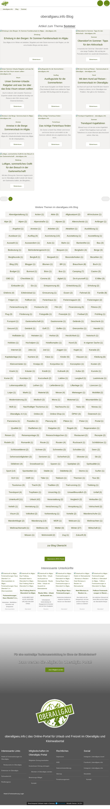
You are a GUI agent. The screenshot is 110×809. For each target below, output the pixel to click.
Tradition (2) (53, 485)
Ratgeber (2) (54, 428)
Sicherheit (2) (63, 457)
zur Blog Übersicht (56, 545)
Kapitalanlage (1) (13, 357)
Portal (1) (99, 421)
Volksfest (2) (31, 513)
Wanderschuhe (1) (92, 513)
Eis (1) (34, 286)
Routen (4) (61, 442)
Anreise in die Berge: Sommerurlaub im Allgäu (17, 127)
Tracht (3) (36, 485)
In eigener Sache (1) (93, 343)
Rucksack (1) (79, 442)
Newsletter (87, 774)
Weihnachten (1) (94, 521)
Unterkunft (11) (16, 499)
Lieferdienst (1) (56, 385)
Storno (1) (83, 471)
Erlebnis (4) (9, 293)
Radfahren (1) (34, 428)
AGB (57, 762)
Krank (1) (13, 371)
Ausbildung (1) (91, 229)
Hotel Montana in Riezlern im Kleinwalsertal (82, 592)
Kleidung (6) (99, 357)
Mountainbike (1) (93, 400)
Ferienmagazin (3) (71, 300)
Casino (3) (96, 271)
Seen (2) (96, 449)
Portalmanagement (62, 779)
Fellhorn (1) (30, 300)
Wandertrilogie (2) (16, 521)
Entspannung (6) (51, 286)
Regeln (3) (72, 428)
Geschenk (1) (97, 321)
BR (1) (63, 264)
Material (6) (43, 392)
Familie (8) (102, 293)
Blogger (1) (30, 264)
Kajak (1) (78, 350)
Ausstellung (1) (95, 236)
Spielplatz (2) (73, 464)
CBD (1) (9, 278)
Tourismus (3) (18, 485)
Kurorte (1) (96, 371)
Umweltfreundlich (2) (76, 492)
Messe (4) (60, 392)
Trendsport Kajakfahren (93, 123)
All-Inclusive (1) (94, 214)
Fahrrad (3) (85, 293)
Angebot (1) (18, 229)
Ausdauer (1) (15, 236)
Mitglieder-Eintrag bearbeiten (39, 760)
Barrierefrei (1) (83, 243)
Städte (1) (48, 471)
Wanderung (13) (38, 521)
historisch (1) (92, 335)
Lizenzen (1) (95, 385)
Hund (94, 75)
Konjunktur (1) (56, 364)
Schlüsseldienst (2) (19, 449)
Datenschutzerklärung (63, 768)
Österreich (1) (94, 414)
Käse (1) (49, 357)
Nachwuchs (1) (62, 407)
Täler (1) (44, 478)
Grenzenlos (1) (79, 328)
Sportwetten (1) (29, 471)
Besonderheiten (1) (74, 257)
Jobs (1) (32, 350)
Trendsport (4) (15, 492)
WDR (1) (58, 521)
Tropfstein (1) (35, 492)
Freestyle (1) (64, 314)
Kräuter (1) (30, 371)
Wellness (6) (42, 528)
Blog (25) (14, 264)
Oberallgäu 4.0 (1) (18, 414)
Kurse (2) (8, 378)
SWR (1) (30, 478)
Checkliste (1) (27, 278)
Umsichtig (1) (54, 492)
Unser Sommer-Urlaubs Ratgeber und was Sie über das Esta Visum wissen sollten (17, 85)
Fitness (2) (96, 307)
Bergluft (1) (35, 257)
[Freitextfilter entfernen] (100, 3)
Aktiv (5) (54, 214)
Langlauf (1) (80, 378)
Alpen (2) (22, 221)
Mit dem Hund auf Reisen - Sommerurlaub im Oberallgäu (93, 80)
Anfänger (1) (100, 221)
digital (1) (61, 278)
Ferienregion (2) (94, 300)
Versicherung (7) (53, 506)
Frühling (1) (100, 314)
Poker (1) (83, 421)
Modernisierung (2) (18, 400)
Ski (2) (98, 457)
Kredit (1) (46, 371)
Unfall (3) (97, 492)
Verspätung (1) (75, 506)
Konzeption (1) (77, 364)
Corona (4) (45, 278)
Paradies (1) (32, 421)
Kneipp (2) (38, 364)
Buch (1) (97, 264)
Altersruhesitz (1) (80, 221)
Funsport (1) (12, 321)
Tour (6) (95, 478)
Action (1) (39, 214)
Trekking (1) (92, 485)
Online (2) (38, 414)
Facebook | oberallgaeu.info (93, 762)
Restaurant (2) (81, 435)
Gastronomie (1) (58, 321)
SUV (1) (15, 478)
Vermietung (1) (31, 506)
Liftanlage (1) (76, 385)
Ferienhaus (56, 122)
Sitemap (59, 774)
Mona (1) (56, 400)
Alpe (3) (7, 221)
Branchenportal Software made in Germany (41, 803)
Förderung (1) (25, 314)
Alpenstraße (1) (41, 221)
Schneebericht (6, 776)
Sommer (94, 37)
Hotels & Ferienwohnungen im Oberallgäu (11, 758)
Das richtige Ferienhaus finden (55, 125)
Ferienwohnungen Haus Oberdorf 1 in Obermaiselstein (10, 597)
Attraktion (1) (71, 229)
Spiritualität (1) (93, 464)
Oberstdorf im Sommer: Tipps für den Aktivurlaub (93, 42)
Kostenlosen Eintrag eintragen (39, 766)
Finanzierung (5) (76, 307)
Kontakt (33, 783)
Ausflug (56, 75)
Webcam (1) (74, 521)
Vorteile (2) (71, 513)
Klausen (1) (81, 357)
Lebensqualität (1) (17, 385)
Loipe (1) (12, 392)
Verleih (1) (13, 506)
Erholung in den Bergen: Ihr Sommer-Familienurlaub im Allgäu (36, 38)
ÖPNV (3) (76, 414)
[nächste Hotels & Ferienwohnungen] (105, 199)
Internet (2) (16, 350)
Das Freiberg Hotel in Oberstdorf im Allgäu (28, 592)
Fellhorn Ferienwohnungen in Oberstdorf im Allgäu (100, 592)
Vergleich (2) (76, 499)
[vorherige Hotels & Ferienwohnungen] (4, 199)
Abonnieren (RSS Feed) (55, 559)
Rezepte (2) (100, 435)
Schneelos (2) (59, 449)
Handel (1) (98, 328)
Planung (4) (50, 421)
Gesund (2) (12, 328)
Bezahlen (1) (96, 257)
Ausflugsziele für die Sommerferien (54, 80)
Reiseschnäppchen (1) (56, 435)
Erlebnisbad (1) (28, 293)
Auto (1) (50, 243)
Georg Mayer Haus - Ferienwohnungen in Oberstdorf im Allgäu (64, 592)
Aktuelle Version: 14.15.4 (74, 803)
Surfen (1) (99, 471)
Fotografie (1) (45, 314)
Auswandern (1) (32, 243)
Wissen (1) (29, 535)
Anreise (18, 122)
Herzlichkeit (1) (72, 335)
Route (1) (44, 442)
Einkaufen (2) (17, 286)
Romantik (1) (27, 442)
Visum (18, 77)
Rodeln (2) (9, 442)
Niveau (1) (96, 407)
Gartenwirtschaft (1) (34, 321)
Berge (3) (98, 250)
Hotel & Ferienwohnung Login (13, 794)
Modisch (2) (39, 400)
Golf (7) (45, 328)
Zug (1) (65, 535)
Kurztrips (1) (25, 378)
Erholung (37, 34)
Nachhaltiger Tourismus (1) (35, 407)
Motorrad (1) (73, 400)
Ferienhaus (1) (49, 300)
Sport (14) (10, 471)
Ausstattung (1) (74, 236)
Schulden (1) (79, 449)
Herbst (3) (53, 335)
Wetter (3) (59, 528)
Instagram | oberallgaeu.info (93, 768)
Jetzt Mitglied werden (55, 670)
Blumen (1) (48, 264)
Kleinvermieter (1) (18, 364)
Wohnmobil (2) (48, 535)
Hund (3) (73, 343)
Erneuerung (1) (50, 293)
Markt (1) (27, 392)
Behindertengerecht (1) (39, 250)
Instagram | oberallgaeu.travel (94, 756)
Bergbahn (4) (81, 250)
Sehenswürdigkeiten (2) (21, 457)
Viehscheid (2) (95, 506)
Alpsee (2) (60, 221)
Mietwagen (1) (78, 392)
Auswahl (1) (12, 243)
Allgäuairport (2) (73, 214)
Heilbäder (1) (18, 335)
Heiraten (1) (36, 335)
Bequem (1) (62, 250)
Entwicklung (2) (73, 286)
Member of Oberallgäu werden (41, 772)
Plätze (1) (67, 421)
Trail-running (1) (73, 485)
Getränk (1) (30, 328)
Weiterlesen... (37, 59)
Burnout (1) (32, 271)
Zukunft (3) (81, 535)
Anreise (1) (36, 229)
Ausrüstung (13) (52, 236)
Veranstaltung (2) (55, 499)
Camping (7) (78, 271)
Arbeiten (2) (53, 229)
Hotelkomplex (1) (54, 343)
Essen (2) (68, 293)
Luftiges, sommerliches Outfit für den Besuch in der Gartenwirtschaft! (17, 167)
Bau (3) (100, 243)
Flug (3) (8, 314)
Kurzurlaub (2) (44, 378)
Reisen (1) (10, 435)
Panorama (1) (13, 421)
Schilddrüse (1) (99, 442)
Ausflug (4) (33, 236)
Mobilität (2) (97, 392)
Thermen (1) (79, 478)
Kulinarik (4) (63, 371)
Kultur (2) (80, 371)
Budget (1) (15, 271)
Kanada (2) (94, 350)
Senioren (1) (44, 457)
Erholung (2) (93, 286)
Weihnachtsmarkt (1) (19, 528)
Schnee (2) (40, 449)
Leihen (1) (37, 385)
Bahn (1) (65, 243)
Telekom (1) (61, 478)
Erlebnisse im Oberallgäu (9, 770)
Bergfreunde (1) (15, 257)
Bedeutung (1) (14, 250)
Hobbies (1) (13, 343)
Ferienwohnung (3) (18, 307)
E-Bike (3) (100, 278)
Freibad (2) (83, 314)
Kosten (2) (95, 364)
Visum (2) (14, 513)
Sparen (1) (55, 464)
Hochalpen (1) (32, 343)
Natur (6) (80, 407)
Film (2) (58, 307)
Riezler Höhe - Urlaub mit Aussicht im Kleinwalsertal (46, 594)
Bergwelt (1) (52, 257)
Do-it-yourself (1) (80, 278)
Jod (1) (46, 350)
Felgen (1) (13, 300)
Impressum (60, 756)
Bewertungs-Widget (35, 777)
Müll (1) (12, 407)
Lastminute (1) (99, 378)
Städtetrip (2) (66, 471)
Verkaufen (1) (95, 499)
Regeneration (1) (91, 428)
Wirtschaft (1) (94, 528)
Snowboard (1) (36, 464)
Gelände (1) (78, 321)
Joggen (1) (61, 350)
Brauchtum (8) (79, 264)
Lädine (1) (63, 378)
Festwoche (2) (41, 307)
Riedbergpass (6, 782)
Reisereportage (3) (30, 435)
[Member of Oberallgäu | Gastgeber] (105, 570)
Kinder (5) (64, 357)
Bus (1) (62, 271)
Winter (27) (76, 528)
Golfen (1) (61, 328)
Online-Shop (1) (57, 414)
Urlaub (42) (35, 499)
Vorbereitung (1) (51, 513)
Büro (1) (48, 271)
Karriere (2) (33, 357)
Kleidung (18, 160)
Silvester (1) (82, 457)
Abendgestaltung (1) (18, 214)
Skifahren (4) (17, 464)
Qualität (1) (16, 428)
